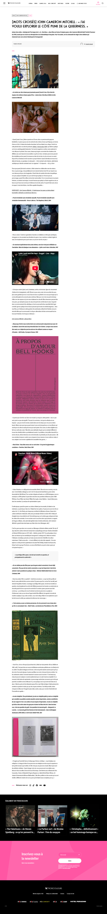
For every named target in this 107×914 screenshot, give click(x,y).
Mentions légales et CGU (38, 893)
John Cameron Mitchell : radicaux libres (21, 319)
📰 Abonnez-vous (82, 3)
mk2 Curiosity (52, 3)
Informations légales (66, 868)
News (13, 15)
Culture (67, 3)
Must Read (60, 3)
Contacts (62, 893)
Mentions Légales (99, 906)
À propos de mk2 (70, 893)
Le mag (73, 3)
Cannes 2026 (42, 3)
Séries (35, 3)
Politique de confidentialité (52, 893)
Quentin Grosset (89, 44)
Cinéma (30, 3)
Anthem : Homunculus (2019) (40, 146)
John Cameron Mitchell (22, 15)
